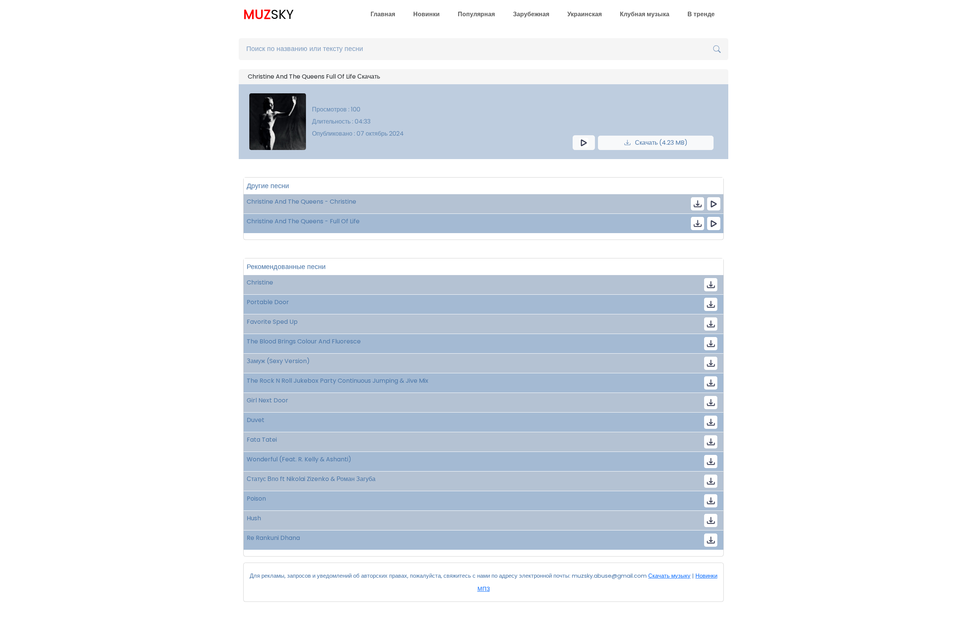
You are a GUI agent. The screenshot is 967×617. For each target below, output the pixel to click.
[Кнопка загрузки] (710, 284)
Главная (383, 14)
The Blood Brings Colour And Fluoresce (304, 341)
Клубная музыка (644, 14)
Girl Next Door (267, 400)
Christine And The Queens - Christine (301, 201)
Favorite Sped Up (272, 321)
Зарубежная (531, 14)
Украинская (584, 14)
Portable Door (268, 302)
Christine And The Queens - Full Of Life (303, 221)
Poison (256, 498)
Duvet (255, 420)
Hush (254, 518)
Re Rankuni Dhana (273, 537)
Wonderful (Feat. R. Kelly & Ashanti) (299, 459)
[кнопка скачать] (697, 203)
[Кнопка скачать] (710, 304)
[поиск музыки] (717, 49)
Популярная (476, 14)
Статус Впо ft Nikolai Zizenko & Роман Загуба (311, 479)
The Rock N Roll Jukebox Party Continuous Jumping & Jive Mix (337, 380)
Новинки (426, 14)
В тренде (701, 14)
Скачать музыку (669, 576)
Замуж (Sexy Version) (278, 361)
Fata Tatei (262, 439)
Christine (260, 282)
